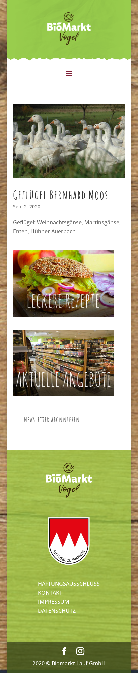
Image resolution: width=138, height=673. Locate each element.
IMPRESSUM (53, 601)
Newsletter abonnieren (52, 419)
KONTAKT (50, 592)
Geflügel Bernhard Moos (61, 194)
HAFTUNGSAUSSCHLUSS (69, 583)
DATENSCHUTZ (57, 610)
